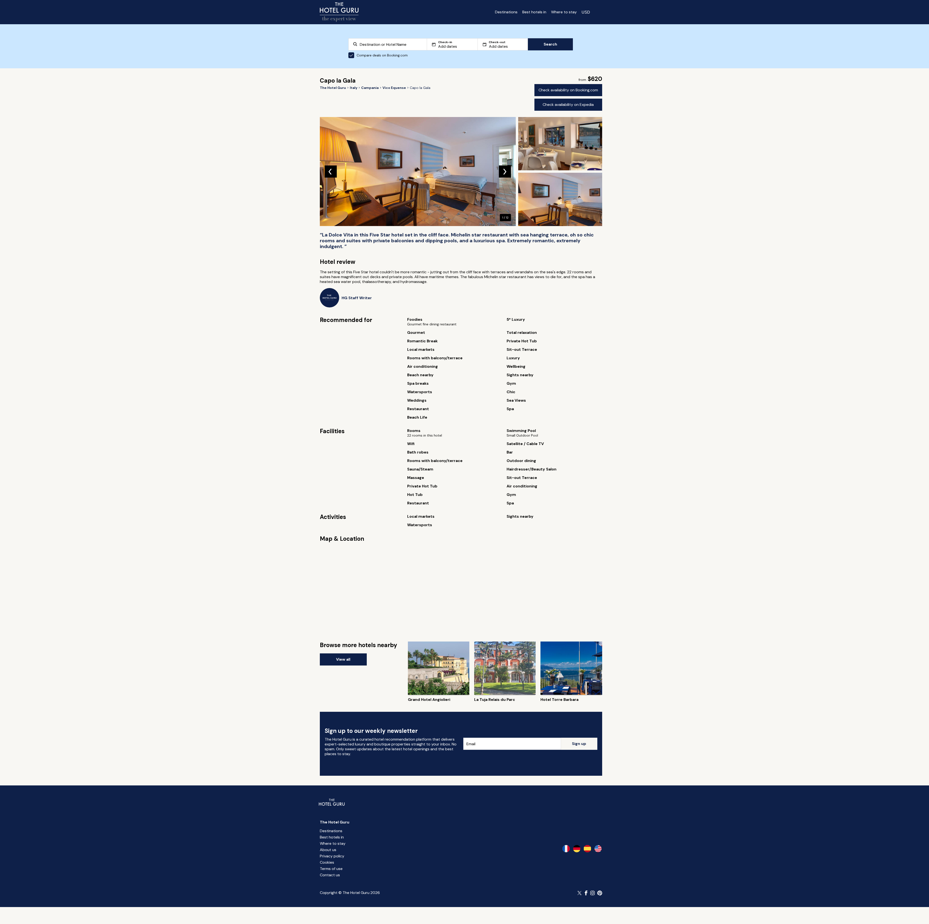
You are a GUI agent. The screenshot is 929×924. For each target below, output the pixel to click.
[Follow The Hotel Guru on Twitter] (579, 893)
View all (343, 659)
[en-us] (598, 849)
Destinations (506, 12)
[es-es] (587, 849)
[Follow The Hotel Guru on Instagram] (592, 893)
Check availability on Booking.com (568, 90)
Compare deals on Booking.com (382, 55)
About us (328, 849)
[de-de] (577, 849)
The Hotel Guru (334, 822)
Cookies (327, 862)
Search (550, 44)
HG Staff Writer (357, 298)
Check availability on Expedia (568, 104)
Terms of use (331, 868)
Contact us (330, 874)
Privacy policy (332, 856)
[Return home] (339, 12)
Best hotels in (534, 12)
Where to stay (564, 12)
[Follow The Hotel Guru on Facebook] (586, 893)
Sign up (579, 743)
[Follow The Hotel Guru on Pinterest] (599, 893)
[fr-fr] (566, 849)
